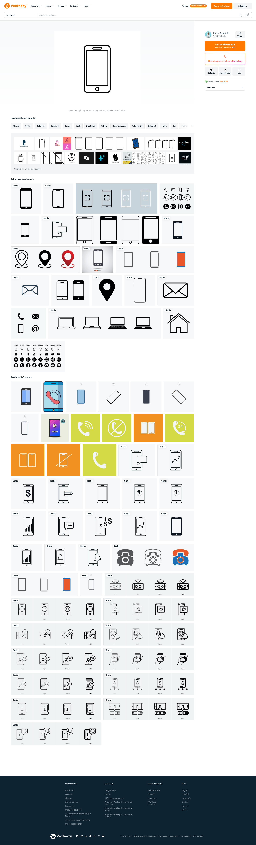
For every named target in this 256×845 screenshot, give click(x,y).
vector (28, 126)
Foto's (48, 6)
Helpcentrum (154, 790)
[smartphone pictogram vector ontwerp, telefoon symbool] (26, 198)
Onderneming (71, 802)
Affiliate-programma (114, 798)
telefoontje (137, 126)
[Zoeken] (240, 15)
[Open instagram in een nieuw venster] (82, 836)
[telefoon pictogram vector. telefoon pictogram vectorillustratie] (153, 557)
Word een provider (152, 803)
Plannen (185, 6)
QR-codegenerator (73, 824)
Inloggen (242, 6)
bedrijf (184, 126)
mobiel (16, 126)
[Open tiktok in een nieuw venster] (95, 836)
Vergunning (110, 790)
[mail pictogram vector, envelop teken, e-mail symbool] (175, 290)
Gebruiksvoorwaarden (168, 836)
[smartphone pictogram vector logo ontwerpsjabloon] (148, 428)
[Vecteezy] (15, 6)
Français (185, 806)
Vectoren (35, 6)
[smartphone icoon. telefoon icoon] (53, 396)
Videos (61, 6)
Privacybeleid (184, 836)
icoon (67, 126)
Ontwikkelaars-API (73, 810)
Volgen (240, 36)
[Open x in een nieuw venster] (99, 836)
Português (186, 798)
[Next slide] (190, 126)
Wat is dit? (224, 81)
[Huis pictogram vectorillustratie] (178, 323)
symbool (55, 126)
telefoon (41, 126)
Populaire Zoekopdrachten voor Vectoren (119, 803)
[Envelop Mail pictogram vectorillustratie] (30, 290)
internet (152, 126)
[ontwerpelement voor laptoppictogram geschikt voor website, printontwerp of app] (104, 323)
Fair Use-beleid (198, 836)
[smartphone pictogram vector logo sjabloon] (57, 230)
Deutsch (185, 802)
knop (164, 126)
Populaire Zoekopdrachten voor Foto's (119, 809)
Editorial (74, 6)
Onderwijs (69, 806)
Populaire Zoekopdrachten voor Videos (119, 815)
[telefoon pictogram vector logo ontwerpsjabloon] (177, 198)
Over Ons (152, 798)
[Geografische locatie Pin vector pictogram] (107, 290)
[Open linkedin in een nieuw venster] (86, 836)
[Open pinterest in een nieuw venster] (90, 836)
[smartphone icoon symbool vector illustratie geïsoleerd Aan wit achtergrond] (81, 396)
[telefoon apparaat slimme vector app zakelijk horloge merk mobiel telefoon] (139, 290)
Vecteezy (69, 794)
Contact (151, 794)
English (185, 790)
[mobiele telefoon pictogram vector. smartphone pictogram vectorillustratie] (155, 259)
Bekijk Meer (185, 158)
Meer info (211, 88)
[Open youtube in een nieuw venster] (103, 836)
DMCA (107, 794)
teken (104, 126)
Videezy (68, 798)
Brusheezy (70, 790)
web (78, 126)
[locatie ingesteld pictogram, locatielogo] (45, 259)
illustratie (90, 126)
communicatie (119, 126)
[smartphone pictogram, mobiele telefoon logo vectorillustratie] (97, 259)
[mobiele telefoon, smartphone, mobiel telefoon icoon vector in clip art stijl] (70, 290)
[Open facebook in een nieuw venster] (77, 836)
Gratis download (225, 46)
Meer (87, 6)
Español (185, 794)
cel (174, 126)
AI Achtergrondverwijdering (77, 820)
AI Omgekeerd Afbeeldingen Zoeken (78, 814)
